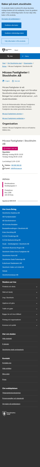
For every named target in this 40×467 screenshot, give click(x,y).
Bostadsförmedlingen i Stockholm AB (15, 228)
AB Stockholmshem (9, 220)
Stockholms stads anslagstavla (13, 349)
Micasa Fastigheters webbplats (13, 118)
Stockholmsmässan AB (10, 275)
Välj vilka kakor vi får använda (15, 41)
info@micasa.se (16, 168)
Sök (11, 56)
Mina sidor (6, 374)
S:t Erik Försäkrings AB (10, 236)
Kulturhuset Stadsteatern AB (12, 263)
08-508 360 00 (16, 165)
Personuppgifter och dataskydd (13, 398)
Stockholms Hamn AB (9, 255)
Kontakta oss (6, 363)
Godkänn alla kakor (11, 25)
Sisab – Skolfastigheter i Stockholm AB (15, 244)
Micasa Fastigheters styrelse (12, 114)
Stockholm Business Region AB (13, 248)
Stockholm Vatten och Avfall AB (13, 267)
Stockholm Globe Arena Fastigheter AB (15, 251)
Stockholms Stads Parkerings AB (13, 259)
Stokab (4, 271)
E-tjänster (5, 344)
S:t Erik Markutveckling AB (11, 240)
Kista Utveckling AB (9, 232)
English (7, 81)
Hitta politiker (6, 368)
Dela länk (17, 81)
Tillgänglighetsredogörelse (11, 393)
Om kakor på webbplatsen (11, 19)
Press (4, 379)
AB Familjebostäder (9, 217)
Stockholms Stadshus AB (11, 213)
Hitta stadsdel (7, 338)
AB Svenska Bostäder (9, 224)
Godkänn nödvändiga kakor (14, 33)
